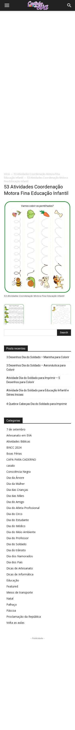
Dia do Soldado (16, 544)
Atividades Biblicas (18, 441)
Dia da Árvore (15, 478)
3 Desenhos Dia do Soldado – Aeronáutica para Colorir (36, 367)
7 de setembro (15, 429)
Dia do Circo (14, 514)
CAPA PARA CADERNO (21, 459)
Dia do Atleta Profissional (22, 508)
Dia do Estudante (17, 520)
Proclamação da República (23, 616)
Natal (9, 598)
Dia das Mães (15, 496)
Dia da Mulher (15, 484)
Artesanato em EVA (19, 435)
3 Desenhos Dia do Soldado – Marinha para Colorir (37, 357)
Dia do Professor (17, 538)
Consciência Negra (18, 472)
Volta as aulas (15, 623)
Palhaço (11, 604)
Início (7, 174)
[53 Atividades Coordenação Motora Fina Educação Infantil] (37, 292)
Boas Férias (14, 453)
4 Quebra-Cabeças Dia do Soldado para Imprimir (36, 403)
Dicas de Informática (19, 574)
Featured (12, 586)
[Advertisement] (37, 50)
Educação (12, 580)
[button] (6, 5)
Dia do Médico (15, 526)
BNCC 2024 (13, 447)
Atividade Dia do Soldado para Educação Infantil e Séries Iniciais (37, 392)
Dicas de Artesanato (19, 568)
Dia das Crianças (17, 490)
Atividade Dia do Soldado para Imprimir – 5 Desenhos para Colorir (33, 380)
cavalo (10, 465)
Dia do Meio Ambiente (21, 532)
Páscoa (11, 610)
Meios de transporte (19, 592)
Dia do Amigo (15, 502)
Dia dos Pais (14, 562)
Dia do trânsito (16, 550)
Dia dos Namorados (19, 556)
